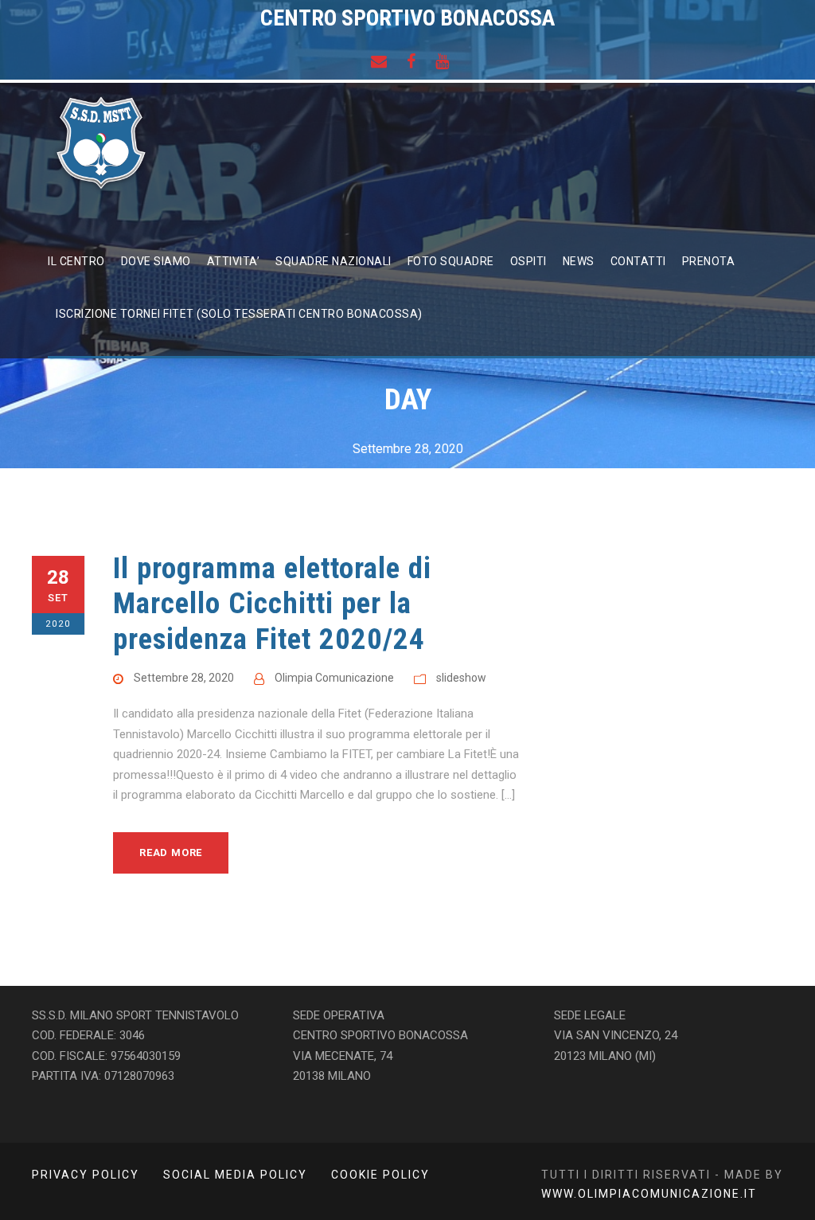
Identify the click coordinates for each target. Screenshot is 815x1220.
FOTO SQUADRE (451, 261)
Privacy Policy (85, 1174)
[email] (379, 61)
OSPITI (528, 261)
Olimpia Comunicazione (334, 677)
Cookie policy (380, 1174)
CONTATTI (638, 261)
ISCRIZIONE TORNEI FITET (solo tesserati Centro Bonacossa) (239, 313)
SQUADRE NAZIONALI (333, 261)
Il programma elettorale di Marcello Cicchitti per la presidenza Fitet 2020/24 (272, 603)
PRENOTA (708, 261)
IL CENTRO (76, 261)
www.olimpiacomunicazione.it (649, 1193)
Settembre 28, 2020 (184, 677)
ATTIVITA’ (233, 261)
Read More (170, 852)
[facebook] (411, 61)
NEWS (579, 261)
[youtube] (442, 61)
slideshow (461, 677)
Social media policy (235, 1174)
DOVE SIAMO (156, 261)
